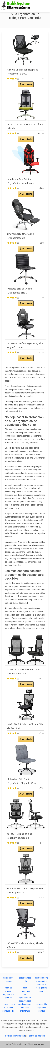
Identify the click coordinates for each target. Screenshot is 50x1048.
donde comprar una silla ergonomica (25, 1007)
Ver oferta (26, 84)
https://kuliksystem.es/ (33, 1044)
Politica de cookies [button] (36, 1036)
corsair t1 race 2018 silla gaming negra (8, 1007)
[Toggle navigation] (45, 6)
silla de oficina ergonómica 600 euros (41, 981)
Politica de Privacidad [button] (15, 1036)
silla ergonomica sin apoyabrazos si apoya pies (25, 994)
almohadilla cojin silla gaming (42, 1007)
